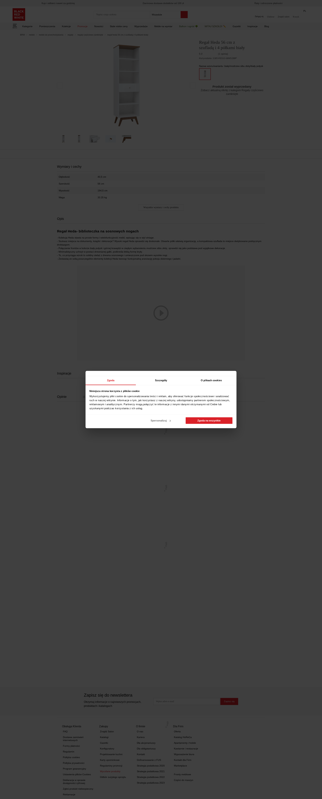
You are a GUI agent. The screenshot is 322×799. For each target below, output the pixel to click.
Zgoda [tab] (111, 380)
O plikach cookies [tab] (211, 380)
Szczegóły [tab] (161, 380)
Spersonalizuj (159, 420)
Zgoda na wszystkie (209, 420)
